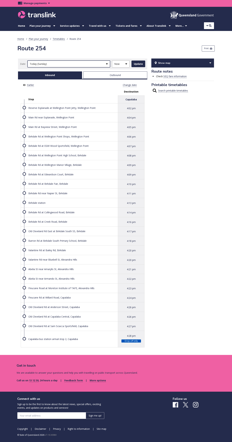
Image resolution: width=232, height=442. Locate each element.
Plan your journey (40, 25)
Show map (164, 63)
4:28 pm (131, 335)
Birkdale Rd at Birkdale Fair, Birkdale (48, 183)
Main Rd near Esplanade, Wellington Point (51, 117)
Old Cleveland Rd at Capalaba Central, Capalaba (54, 316)
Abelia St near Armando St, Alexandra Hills (51, 278)
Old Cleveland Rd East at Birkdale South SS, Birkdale (56, 231)
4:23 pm (131, 288)
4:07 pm (131, 146)
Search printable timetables (173, 90)
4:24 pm (131, 297)
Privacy (57, 428)
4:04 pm (131, 117)
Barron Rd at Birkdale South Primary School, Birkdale (57, 240)
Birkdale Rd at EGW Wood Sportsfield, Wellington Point (58, 145)
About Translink (156, 25)
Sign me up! (95, 415)
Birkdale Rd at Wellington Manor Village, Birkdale (55, 164)
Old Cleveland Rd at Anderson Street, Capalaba (54, 307)
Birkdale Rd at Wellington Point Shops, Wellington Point (58, 136)
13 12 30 (34, 380)
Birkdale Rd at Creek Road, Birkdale (47, 221)
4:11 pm (131, 193)
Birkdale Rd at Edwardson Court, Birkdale (51, 174)
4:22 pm (131, 278)
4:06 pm (131, 136)
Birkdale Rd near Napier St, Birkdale (47, 193)
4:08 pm (131, 155)
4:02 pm (131, 108)
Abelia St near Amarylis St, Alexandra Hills (51, 269)
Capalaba (131, 99)
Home (21, 25)
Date (22, 63)
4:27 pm (131, 326)
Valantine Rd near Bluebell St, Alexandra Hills (52, 259)
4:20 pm (131, 250)
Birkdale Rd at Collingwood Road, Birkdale (51, 212)
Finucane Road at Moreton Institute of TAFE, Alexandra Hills (61, 288)
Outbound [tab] (115, 75)
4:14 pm (131, 212)
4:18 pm (131, 241)
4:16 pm (131, 221)
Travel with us (97, 25)
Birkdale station (37, 202)
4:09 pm (131, 165)
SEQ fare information (175, 76)
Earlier (30, 85)
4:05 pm (131, 127)
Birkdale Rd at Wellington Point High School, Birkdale (57, 155)
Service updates (70, 25)
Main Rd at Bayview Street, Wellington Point (52, 127)
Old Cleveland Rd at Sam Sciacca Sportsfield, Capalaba (58, 326)
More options (98, 380)
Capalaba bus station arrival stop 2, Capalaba (53, 339)
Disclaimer (40, 428)
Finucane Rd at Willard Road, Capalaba (49, 297)
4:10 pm (131, 184)
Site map (101, 428)
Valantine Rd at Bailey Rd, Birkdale (47, 250)
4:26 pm (131, 307)
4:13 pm (131, 203)
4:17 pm (131, 231)
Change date (130, 85)
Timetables (59, 38)
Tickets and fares (126, 25)
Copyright (22, 428)
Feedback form (73, 380)
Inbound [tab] (50, 75)
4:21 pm (131, 269)
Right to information (79, 428)
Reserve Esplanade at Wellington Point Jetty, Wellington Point (62, 108)
